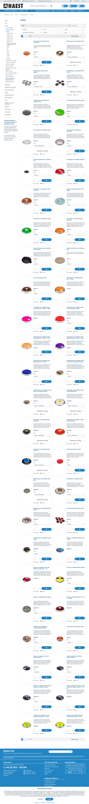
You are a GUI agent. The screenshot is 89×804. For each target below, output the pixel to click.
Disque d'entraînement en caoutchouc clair (75, 249)
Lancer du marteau (9, 64)
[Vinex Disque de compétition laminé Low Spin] (26, 201)
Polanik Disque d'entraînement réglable (40, 71)
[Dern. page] (27, 36)
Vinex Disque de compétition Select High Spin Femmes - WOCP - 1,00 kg (75, 337)
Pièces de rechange (9, 90)
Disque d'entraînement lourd (40, 277)
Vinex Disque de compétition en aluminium (74, 130)
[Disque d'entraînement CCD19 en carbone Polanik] (59, 668)
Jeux (6, 100)
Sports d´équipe (8, 97)
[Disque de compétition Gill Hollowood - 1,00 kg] (59, 550)
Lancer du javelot (9, 66)
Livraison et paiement (49, 782)
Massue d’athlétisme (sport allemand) (10, 79)
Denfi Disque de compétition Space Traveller (41, 450)
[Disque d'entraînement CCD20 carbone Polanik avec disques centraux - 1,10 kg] (59, 698)
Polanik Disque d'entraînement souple (75, 100)
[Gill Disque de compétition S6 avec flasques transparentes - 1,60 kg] (26, 724)
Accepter (49, 799)
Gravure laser (8, 109)
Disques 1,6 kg (10, 38)
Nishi (8, 52)
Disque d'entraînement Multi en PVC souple (75, 189)
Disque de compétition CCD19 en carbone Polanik (41, 657)
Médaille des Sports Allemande (9, 103)
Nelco (8, 50)
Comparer (37, 65)
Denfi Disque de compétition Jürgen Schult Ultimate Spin (75, 390)
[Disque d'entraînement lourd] (26, 290)
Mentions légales (51, 802)
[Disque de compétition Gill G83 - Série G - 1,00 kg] (59, 609)
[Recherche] (51, 6)
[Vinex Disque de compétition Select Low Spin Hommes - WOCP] (59, 319)
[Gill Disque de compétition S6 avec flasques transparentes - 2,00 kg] (59, 724)
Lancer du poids (9, 27)
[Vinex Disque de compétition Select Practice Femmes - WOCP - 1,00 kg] (26, 346)
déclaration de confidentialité (8, 757)
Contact (46, 773)
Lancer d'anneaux (9, 76)
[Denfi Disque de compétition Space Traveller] (26, 461)
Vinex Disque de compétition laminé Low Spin (41, 189)
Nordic (8, 53)
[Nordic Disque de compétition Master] (59, 53)
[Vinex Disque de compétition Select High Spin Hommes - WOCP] (26, 372)
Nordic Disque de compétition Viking (75, 626)
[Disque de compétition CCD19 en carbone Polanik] (26, 668)
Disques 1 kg (9, 34)
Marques (7, 106)
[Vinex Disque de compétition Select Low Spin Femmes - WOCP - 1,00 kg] (26, 319)
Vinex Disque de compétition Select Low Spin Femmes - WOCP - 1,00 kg (41, 308)
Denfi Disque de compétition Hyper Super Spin (41, 420)
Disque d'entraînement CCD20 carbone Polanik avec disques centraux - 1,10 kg (76, 687)
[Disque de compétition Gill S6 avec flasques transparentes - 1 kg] (26, 579)
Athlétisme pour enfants (10, 87)
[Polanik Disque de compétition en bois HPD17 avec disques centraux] (26, 402)
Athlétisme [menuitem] (76, 1)
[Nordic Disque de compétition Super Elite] (26, 491)
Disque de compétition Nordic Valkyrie (42, 597)
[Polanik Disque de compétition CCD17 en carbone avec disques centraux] (59, 372)
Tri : (69, 25)
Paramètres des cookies (49, 781)
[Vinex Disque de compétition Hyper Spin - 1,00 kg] (59, 290)
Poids (66, 32)
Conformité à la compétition (28, 32)
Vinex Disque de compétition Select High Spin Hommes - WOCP (41, 361)
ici (12, 140)
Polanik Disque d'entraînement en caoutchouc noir (41, 101)
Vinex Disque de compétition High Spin (76, 159)
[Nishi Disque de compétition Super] (59, 491)
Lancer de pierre (9, 74)
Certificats (24, 29)
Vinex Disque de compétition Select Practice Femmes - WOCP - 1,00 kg (41, 337)
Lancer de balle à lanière (11, 73)
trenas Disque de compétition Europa (42, 130)
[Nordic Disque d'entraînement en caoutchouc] (26, 53)
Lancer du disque (9, 29)
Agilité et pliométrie (9, 95)
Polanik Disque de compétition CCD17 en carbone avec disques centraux (75, 361)
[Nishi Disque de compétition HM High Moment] (26, 520)
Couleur (66, 29)
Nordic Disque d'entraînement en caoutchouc (41, 42)
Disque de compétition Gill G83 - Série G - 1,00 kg (75, 597)
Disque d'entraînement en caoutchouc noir (42, 160)
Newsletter (46, 768)
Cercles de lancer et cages (11, 60)
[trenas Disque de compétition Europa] (26, 142)
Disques (7, 31)
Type (44, 29)
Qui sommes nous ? (49, 770)
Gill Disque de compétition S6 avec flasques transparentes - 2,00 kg (75, 716)
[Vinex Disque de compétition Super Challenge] (59, 231)
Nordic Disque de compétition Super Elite (41, 479)
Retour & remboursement (50, 784)
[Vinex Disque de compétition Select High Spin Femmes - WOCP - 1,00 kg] (59, 346)
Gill (7, 48)
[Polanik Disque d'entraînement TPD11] (59, 520)
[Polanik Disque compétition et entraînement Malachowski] (26, 638)
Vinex (8, 57)
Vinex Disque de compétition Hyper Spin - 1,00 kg (75, 278)
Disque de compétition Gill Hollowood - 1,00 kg (76, 538)
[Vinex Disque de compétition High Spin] (59, 171)
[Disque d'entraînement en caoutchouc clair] (59, 260)
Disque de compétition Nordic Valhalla (76, 567)
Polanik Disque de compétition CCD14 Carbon (42, 538)
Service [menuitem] (83, 1)
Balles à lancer (8, 71)
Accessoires (8, 59)
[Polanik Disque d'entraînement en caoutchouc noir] (26, 112)
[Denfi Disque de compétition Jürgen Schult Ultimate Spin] (59, 402)
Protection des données (39, 802)
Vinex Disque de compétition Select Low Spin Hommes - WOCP (75, 308)
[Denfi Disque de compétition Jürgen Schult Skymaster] (59, 432)
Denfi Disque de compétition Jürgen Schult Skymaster (75, 420)
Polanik (8, 55)
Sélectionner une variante (75, 62)
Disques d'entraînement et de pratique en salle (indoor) (11, 44)
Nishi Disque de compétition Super (75, 478)
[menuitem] (41, 6)
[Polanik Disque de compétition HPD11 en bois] (59, 83)
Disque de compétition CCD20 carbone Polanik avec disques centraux (42, 686)
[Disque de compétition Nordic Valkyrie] (26, 609)
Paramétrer (40, 799)
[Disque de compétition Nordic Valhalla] (59, 579)
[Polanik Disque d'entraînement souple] (59, 112)
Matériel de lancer (9, 81)
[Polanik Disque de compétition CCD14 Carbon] (26, 550)
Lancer (6, 25)
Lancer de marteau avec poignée (10, 68)
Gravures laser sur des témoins (51, 766)
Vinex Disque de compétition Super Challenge (75, 219)
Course (6, 20)
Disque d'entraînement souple (74, 449)
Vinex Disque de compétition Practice (42, 218)
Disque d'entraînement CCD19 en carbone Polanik (74, 657)
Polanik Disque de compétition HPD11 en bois (75, 71)
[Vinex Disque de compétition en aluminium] (59, 142)
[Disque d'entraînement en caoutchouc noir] (26, 171)
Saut (6, 23)
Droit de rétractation (49, 786)
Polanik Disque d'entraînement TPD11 (75, 508)
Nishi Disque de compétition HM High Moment (42, 509)
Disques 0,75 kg (10, 33)
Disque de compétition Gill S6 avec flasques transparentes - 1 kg (41, 568)
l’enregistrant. (65, 796)
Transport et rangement (11, 62)
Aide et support (47, 772)
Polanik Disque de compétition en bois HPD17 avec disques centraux (42, 390)
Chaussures (7, 112)
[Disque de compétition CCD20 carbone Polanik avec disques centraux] (26, 698)
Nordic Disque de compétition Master (75, 41)
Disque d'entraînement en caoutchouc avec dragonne (42, 249)
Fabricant (45, 32)
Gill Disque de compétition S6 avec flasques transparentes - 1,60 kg (41, 716)
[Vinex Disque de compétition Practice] (26, 231)
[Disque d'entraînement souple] (59, 461)
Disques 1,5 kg (10, 36)
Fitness (6, 92)
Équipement (7, 84)
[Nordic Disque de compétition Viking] (59, 638)
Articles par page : (75, 36)
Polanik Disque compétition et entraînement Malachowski (40, 627)
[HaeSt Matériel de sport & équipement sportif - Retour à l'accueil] (13, 6)
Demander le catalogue (49, 765)
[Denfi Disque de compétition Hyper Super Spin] (26, 432)
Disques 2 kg (9, 41)
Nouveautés (7, 114)
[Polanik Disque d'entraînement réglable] (26, 83)
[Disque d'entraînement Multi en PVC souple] (59, 201)
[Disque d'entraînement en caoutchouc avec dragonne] (26, 260)
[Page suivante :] (24, 36)
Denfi (8, 47)
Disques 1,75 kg (10, 40)
